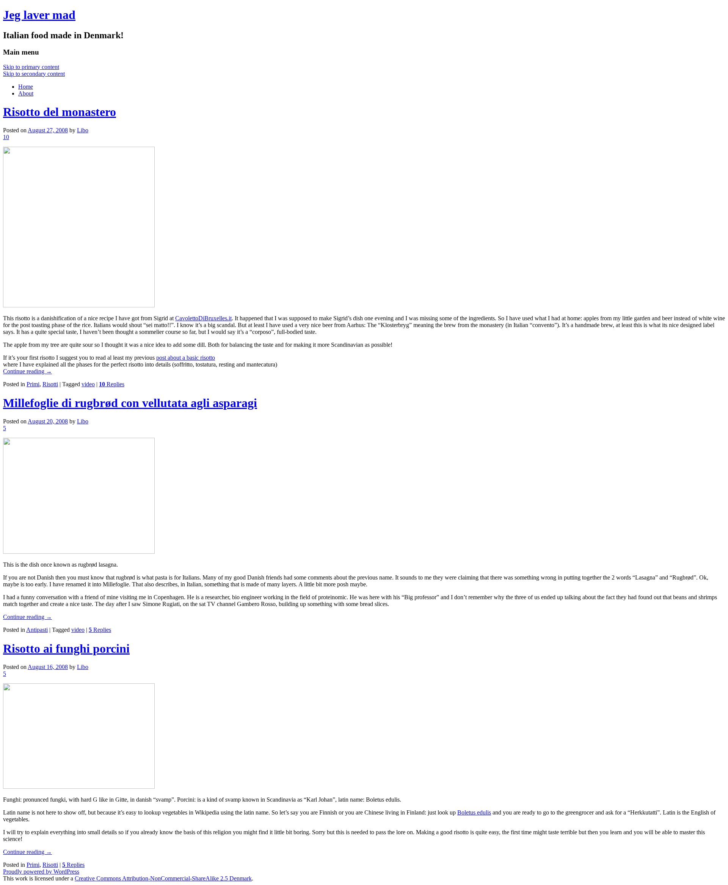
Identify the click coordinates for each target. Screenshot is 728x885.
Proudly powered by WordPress (41, 871)
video (88, 384)
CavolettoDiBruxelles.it (203, 318)
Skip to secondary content (34, 73)
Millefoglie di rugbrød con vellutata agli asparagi (130, 403)
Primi (33, 384)
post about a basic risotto (185, 357)
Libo (82, 130)
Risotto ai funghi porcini (66, 648)
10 (6, 137)
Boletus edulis (474, 812)
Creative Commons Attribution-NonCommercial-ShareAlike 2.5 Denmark (163, 878)
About (25, 93)
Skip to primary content (31, 67)
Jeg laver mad (39, 15)
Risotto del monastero (59, 112)
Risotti (50, 384)
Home (25, 86)
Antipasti (37, 630)
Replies (111, 384)
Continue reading (27, 371)
